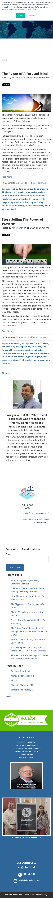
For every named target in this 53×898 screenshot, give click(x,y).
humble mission (21, 195)
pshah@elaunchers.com (28, 880)
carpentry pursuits (11, 202)
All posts (6, 373)
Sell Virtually (8, 346)
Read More (7, 177)
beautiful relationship (13, 205)
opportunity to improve (36, 189)
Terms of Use (29, 895)
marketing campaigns (13, 199)
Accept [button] (21, 15)
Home (8, 24)
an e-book (36, 346)
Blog (15, 680)
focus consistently (34, 205)
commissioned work (12, 353)
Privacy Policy (41, 895)
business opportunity (32, 202)
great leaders (16, 189)
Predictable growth (35, 199)
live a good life (37, 195)
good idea (7, 195)
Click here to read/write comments (31, 183)
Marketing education (22, 676)
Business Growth (20, 671)
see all (9, 696)
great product (23, 346)
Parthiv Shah (17, 77)
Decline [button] (32, 15)
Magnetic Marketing (22, 685)
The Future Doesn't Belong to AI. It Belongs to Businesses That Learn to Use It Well (29, 631)
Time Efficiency (42, 343)
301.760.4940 (28, 874)
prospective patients (35, 192)
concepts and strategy (23, 690)
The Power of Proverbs (13, 192)
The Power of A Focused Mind (25, 74)
